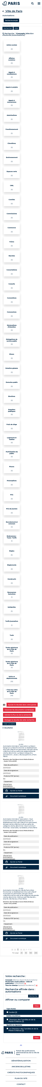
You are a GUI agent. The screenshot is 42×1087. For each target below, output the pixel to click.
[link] (9, 723)
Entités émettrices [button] (13, 1016)
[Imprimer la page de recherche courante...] (4, 704)
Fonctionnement (9, 788)
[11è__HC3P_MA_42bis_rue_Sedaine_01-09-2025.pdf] (21, 809)
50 (26, 953)
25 (21, 953)
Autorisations (7, 786)
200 (36, 953)
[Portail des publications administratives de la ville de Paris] (8, 1053)
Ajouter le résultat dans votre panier (22, 705)
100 (31, 953)
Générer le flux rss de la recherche (18, 715)
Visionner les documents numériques (19, 710)
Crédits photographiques (21, 1072)
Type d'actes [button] (11, 1009)
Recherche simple (11, 20)
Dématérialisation (21, 1061)
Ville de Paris (7, 784)
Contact (21, 1084)
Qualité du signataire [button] (14, 1025)
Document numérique (18, 796)
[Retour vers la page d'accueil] (11, 3)
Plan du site (21, 1078)
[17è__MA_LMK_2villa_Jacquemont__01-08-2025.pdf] (21, 736)
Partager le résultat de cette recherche (19, 720)
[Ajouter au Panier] (6, 790)
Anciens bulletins (21, 1066)
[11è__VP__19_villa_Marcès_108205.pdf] (21, 880)
